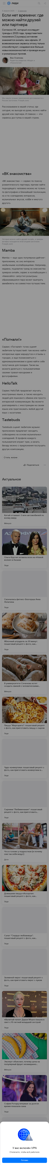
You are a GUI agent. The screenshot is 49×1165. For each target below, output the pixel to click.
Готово (24, 1160)
